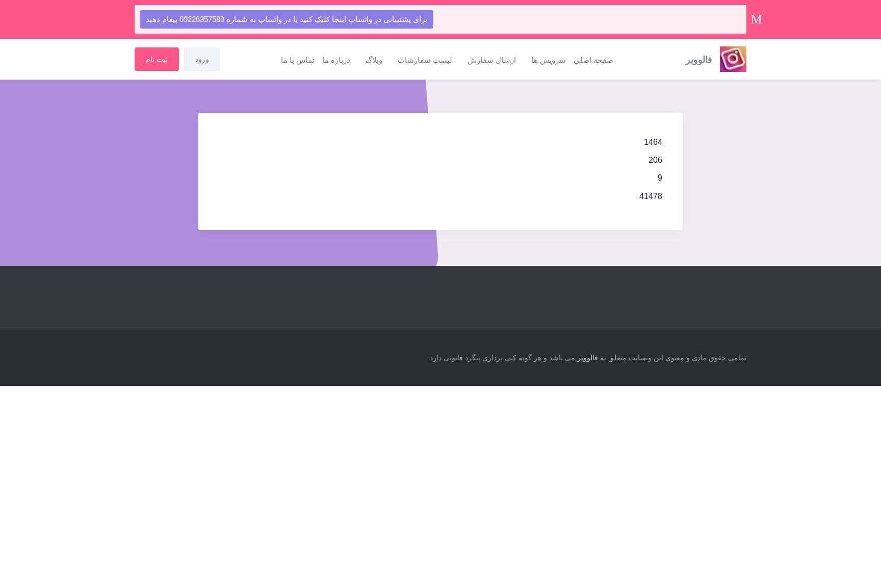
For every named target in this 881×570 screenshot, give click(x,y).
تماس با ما (298, 60)
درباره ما (336, 60)
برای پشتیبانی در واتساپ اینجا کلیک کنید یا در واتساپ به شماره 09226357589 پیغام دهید (286, 19)
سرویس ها (548, 60)
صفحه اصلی (593, 60)
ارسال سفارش (492, 60)
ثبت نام (157, 59)
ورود (202, 59)
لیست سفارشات (425, 60)
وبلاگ (374, 60)
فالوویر (587, 358)
